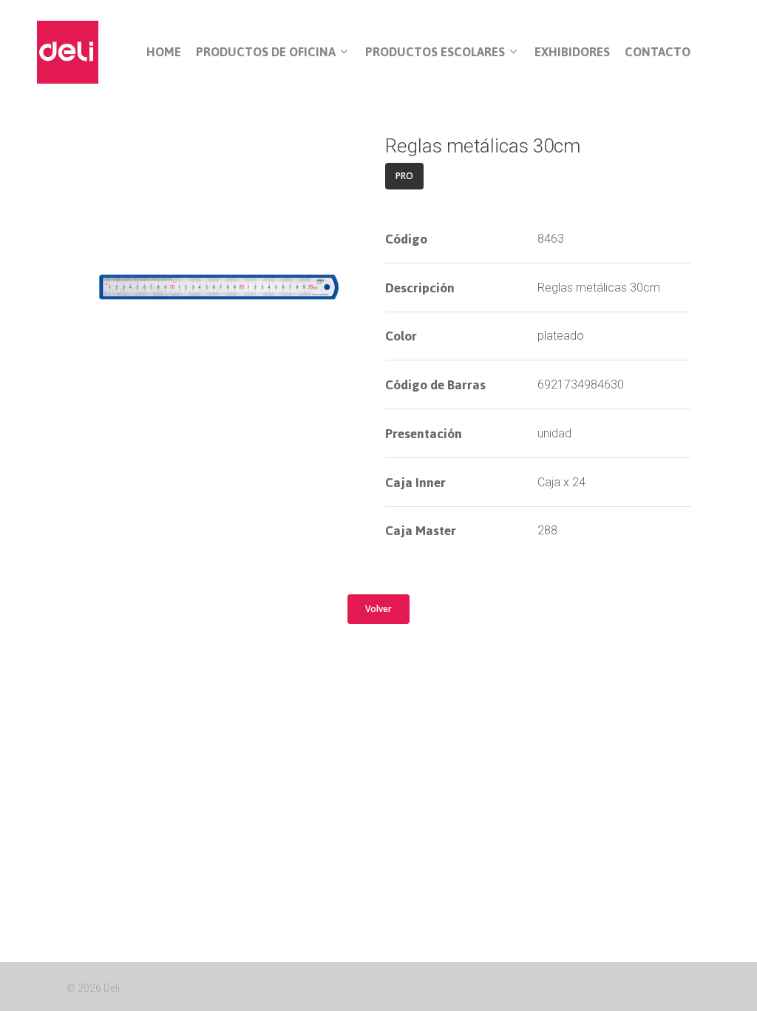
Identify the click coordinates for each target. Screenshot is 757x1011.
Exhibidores (572, 52)
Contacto (657, 52)
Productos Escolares (435, 52)
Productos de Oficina (266, 52)
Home (163, 52)
